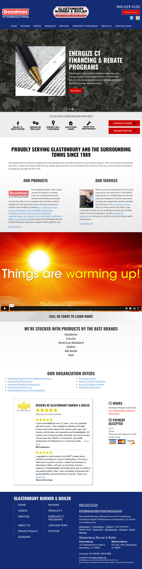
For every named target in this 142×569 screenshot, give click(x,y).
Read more (41, 477)
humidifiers (13, 213)
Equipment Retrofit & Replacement (24, 384)
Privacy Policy (28, 531)
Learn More (14, 226)
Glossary (24, 536)
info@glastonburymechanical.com (100, 510)
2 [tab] (73, 109)
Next (138, 70)
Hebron (109, 526)
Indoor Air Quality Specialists (92, 381)
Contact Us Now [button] (131, 12)
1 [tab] (70, 109)
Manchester (98, 526)
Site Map (53, 531)
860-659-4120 (88, 504)
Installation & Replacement (20, 381)
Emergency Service (87, 378)
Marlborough (111, 529)
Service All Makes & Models (91, 384)
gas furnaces (21, 210)
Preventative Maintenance (20, 387)
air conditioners (45, 207)
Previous (2, 70)
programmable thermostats (40, 210)
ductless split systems (30, 213)
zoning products (19, 219)
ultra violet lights (43, 216)
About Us (106, 26)
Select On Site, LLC (99, 558)
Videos (37, 26)
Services (64, 26)
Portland (123, 529)
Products (50, 26)
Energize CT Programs (85, 26)
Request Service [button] (123, 130)
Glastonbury (84, 526)
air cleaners (29, 216)
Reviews (25, 26)
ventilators (57, 216)
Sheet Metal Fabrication (90, 387)
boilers (20, 216)
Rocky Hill (98, 529)
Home (14, 26)
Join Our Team (123, 26)
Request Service (70, 83)
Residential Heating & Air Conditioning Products (30, 378)
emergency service (121, 204)
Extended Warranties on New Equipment (26, 390)
